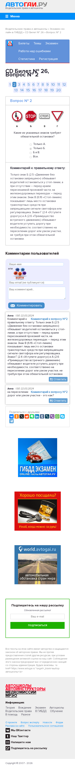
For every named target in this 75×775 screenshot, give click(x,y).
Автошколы (18, 686)
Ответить (60, 379)
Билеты (23, 43)
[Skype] (62, 416)
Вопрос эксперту (30, 722)
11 (58, 84)
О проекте (11, 722)
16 (34, 90)
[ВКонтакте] (11, 416)
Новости (47, 722)
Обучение (56, 711)
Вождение (24, 707)
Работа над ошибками (34, 51)
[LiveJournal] (47, 416)
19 (52, 90)
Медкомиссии (20, 692)
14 (22, 90)
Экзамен (51, 43)
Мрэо (11, 695)
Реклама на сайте (15, 725)
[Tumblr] (42, 416)
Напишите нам (21, 742)
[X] (21, 416)
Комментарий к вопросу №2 (49, 319)
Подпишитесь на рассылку (29, 748)
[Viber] (52, 416)
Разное (25, 714)
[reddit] (27, 416)
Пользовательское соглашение (45, 725)
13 (16, 90)
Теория (10, 707)
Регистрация (48, 59)
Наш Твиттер (20, 736)
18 (46, 90)
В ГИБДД (40, 711)
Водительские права (18, 711)
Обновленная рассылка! (37, 610)
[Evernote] (32, 416)
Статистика (26, 59)
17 (40, 90)
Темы (37, 43)
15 (28, 90)
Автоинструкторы (25, 689)
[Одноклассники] (16, 416)
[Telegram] (11, 421)
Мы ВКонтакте (21, 730)
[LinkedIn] (37, 416)
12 (64, 84)
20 (58, 90)
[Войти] (20, 273)
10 (53, 84)
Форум (59, 722)
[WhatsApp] (57, 416)
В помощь (11, 714)
